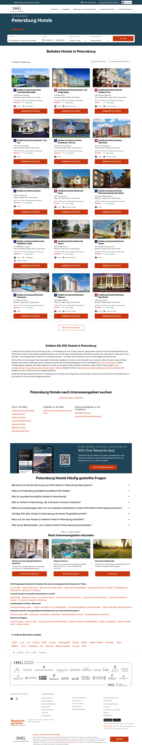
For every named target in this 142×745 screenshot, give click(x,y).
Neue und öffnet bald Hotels (50, 588)
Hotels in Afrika (22, 624)
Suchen (123, 38)
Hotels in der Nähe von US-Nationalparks (49, 607)
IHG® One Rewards (125, 9)
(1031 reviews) (69, 203)
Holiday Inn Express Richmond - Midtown (71, 296)
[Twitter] (17, 699)
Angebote (65, 9)
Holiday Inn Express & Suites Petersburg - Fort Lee (70, 141)
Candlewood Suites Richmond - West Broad (111, 296)
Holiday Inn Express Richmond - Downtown (30, 296)
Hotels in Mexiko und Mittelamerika (83, 621)
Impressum (107, 707)
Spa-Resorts (26, 590)
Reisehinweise (77, 700)
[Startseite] (14, 652)
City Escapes (15, 588)
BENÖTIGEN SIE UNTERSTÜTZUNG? (27, 2)
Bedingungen (64, 740)
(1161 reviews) (110, 203)
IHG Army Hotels (77, 703)
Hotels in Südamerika (107, 621)
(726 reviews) (110, 102)
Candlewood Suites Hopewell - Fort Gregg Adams (72, 91)
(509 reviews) (29, 153)
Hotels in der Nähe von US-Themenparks (84, 607)
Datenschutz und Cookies (111, 709)
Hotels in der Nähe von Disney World (117, 607)
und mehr (108, 726)
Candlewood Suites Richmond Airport (70, 242)
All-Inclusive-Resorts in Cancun (68, 597)
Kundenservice (46, 715)
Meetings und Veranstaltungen (84, 9)
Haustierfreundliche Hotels (72, 614)
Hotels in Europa (16, 621)
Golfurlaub (36, 590)
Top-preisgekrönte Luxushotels (96, 614)
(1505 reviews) (29, 254)
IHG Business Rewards (79, 697)
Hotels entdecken (47, 701)
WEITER (119, 739)
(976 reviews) (29, 202)
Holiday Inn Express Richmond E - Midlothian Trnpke (31, 242)
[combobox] (24, 40)
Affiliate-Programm (47, 709)
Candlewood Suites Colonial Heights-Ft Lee (110, 91)
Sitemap (106, 712)
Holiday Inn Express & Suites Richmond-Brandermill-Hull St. (111, 192)
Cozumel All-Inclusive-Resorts (95, 597)
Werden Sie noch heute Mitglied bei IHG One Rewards (98, 368)
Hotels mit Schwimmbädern (75, 588)
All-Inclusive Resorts (46, 597)
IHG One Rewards (108, 363)
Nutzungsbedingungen (110, 704)
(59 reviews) (109, 153)
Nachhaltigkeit (77, 706)
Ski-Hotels (109, 588)
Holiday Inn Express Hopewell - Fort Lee (32, 141)
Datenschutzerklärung (78, 742)
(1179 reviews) (110, 307)
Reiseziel (11, 36)
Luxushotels (34, 614)
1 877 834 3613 (33, 721)
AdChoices (107, 700)
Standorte (54, 9)
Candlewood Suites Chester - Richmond (110, 141)
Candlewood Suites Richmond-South (71, 192)
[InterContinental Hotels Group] (17, 9)
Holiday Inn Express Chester (29, 191)
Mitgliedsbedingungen (110, 697)
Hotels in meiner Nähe (19, 614)
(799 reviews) (69, 307)
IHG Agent (44, 712)
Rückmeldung (107, 715)
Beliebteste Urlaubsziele (50, 614)
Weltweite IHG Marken (48, 704)
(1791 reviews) (29, 307)
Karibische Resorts (29, 597)
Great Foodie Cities (29, 588)
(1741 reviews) (70, 153)
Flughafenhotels (120, 588)
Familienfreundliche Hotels (20, 607)
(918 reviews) (29, 102)
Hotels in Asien (31, 621)
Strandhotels (15, 597)
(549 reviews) (69, 102)
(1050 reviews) (69, 254)
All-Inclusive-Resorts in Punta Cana (32, 600)
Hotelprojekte (45, 707)
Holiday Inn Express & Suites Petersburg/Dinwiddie (29, 91)
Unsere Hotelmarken (107, 9)
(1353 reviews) (110, 254)
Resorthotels (15, 590)
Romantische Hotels (95, 588)
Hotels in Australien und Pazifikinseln (53, 621)
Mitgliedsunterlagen (78, 709)
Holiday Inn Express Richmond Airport (111, 242)
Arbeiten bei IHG (46, 698)
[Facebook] (12, 699)
